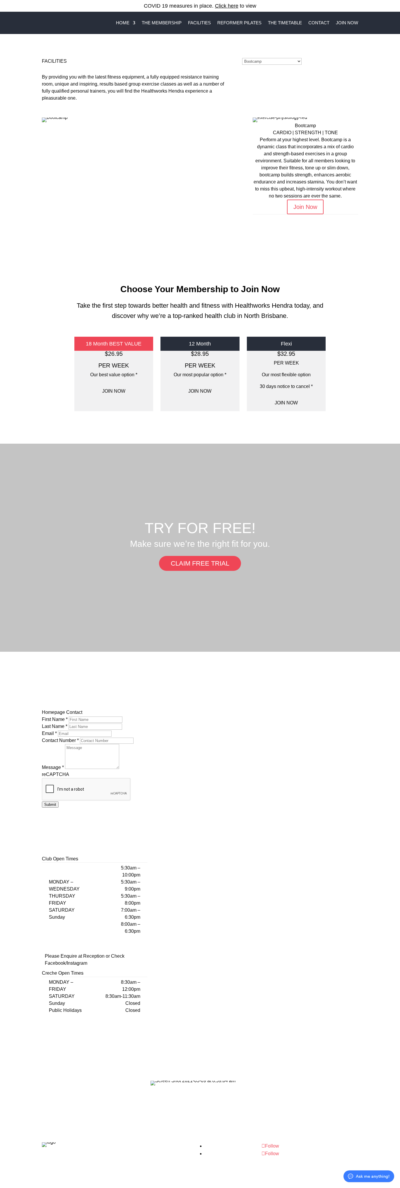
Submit (50, 804)
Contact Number (60, 740)
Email (49, 733)
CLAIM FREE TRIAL (200, 563)
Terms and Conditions (160, 1159)
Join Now (347, 22)
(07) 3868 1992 (319, 1149)
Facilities (199, 22)
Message (53, 767)
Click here (226, 6)
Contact (318, 22)
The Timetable (285, 22)
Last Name (54, 726)
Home (122, 22)
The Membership (162, 22)
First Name (55, 719)
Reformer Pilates (239, 22)
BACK (270, 219)
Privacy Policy (178, 1152)
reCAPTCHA (55, 774)
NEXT (341, 219)
